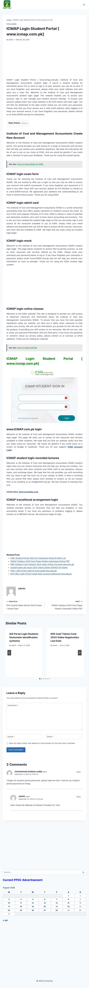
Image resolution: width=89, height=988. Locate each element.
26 (33, 910)
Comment (13, 705)
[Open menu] (84, 4)
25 (21, 910)
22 (68, 906)
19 (33, 906)
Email (50, 737)
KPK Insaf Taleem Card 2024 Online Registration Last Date (65, 637)
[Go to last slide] (9, 652)
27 (45, 910)
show (24, 123)
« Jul (5, 920)
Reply (78, 772)
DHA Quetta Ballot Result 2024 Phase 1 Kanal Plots (24, 605)
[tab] (39, 678)
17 (9, 906)
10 (9, 903)
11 (21, 903)
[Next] (80, 652)
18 (21, 906)
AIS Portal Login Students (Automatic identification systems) (23, 637)
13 (45, 903)
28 (57, 910)
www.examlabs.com (28, 492)
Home (8, 20)
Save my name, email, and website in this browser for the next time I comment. (42, 743)
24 (9, 910)
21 (57, 906)
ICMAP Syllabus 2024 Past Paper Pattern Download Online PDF (67, 605)
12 (33, 903)
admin (11, 40)
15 (68, 903)
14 (57, 903)
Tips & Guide (11, 24)
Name (11, 737)
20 (45, 906)
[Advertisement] (44, 61)
